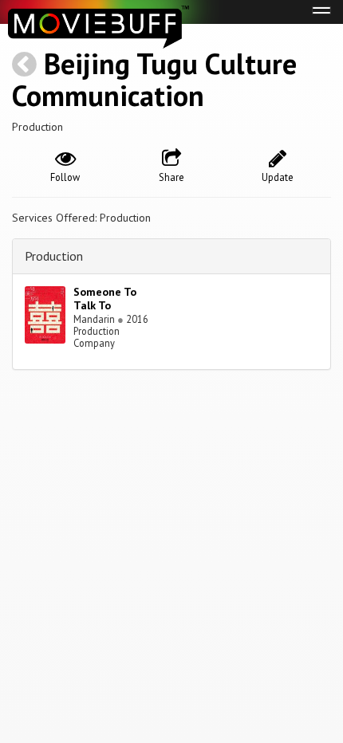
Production (54, 256)
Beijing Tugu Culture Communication (154, 79)
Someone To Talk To (104, 299)
